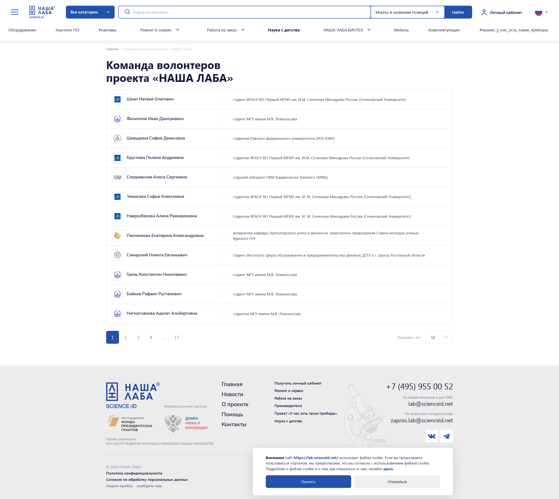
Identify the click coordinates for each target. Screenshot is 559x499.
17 (176, 337)
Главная (112, 49)
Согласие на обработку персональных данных (147, 479)
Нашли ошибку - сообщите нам (134, 485)
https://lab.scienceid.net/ (316, 457)
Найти (458, 12)
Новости (232, 394)
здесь (388, 468)
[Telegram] (446, 436)
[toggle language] (541, 12)
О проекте (235, 404)
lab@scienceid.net (430, 404)
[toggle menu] (14, 12)
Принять (308, 481)
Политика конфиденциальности (134, 473)
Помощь (232, 414)
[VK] (431, 436)
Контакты (234, 424)
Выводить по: (409, 337)
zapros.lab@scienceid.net (422, 420)
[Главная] (42, 12)
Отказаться (397, 481)
